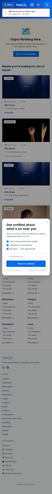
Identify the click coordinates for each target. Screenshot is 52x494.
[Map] (32, 4)
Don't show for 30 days (37, 270)
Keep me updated (26, 264)
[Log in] (47, 4)
